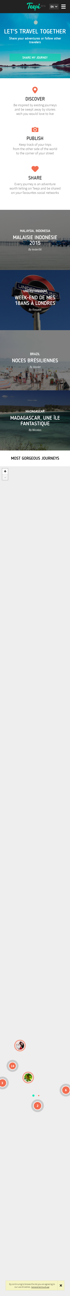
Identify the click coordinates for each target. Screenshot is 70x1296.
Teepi (35, 6)
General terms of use (40, 1286)
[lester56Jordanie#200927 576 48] (28, 1077)
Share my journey (35, 57)
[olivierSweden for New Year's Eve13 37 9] (20, 1045)
